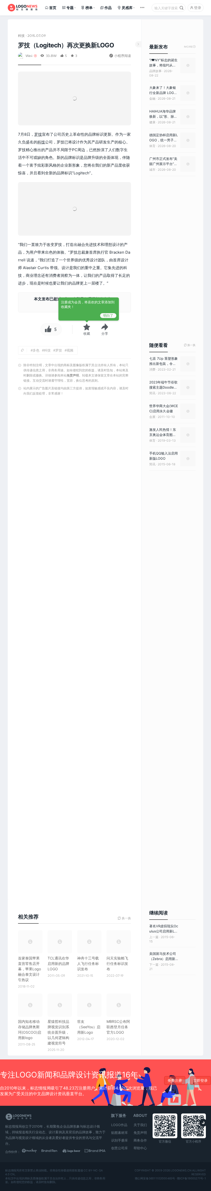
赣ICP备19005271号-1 (191, 1178)
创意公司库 (119, 1148)
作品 (108, 7)
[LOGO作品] (74, 1151)
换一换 (190, 345)
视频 (70, 350)
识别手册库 (119, 1140)
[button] (105, 329)
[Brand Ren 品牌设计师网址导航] (53, 1151)
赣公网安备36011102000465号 (155, 1178)
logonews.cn (181, 1170)
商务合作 (140, 1140)
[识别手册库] (95, 1151)
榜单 (89, 7)
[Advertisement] (74, 649)
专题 (70, 7)
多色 (36, 350)
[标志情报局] (22, 8)
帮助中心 (140, 1148)
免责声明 (73, 375)
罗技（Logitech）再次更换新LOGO (66, 45)
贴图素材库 (119, 1132)
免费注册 (175, 1080)
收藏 (86, 333)
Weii (28, 55)
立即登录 (200, 1080)
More (190, 46)
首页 (52, 7)
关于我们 (140, 1125)
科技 (21, 35)
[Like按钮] (46, 329)
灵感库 (127, 7)
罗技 (38, 134)
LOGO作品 (119, 1125)
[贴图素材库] (32, 1151)
